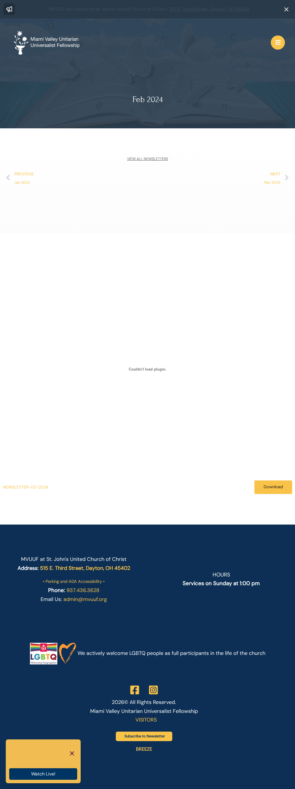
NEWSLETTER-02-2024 (25, 487)
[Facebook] (135, 690)
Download (273, 487)
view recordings (37, 760)
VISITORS (146, 719)
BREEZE (144, 749)
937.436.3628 (83, 590)
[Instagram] (153, 690)
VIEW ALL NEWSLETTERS (147, 159)
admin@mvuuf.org (85, 599)
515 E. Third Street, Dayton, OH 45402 (209, 9)
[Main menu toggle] (278, 42)
